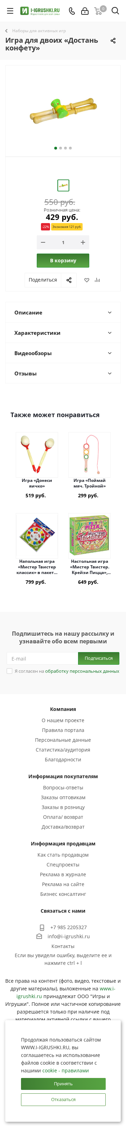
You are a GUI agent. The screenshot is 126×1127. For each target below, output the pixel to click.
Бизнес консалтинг (63, 894)
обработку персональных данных (82, 671)
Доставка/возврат (63, 826)
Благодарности (63, 759)
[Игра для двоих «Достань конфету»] (63, 109)
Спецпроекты (63, 864)
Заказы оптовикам (63, 797)
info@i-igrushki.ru (69, 936)
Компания (63, 709)
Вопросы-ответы (63, 787)
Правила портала (63, 730)
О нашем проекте (63, 720)
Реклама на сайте (63, 884)
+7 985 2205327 (68, 927)
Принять (63, 1083)
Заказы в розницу (63, 807)
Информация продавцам (63, 843)
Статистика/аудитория (63, 749)
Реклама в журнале (63, 874)
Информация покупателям (63, 776)
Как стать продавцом (63, 854)
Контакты (63, 946)
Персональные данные (63, 740)
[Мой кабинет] (85, 11)
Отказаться (63, 1099)
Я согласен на (67, 671)
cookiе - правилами (65, 1070)
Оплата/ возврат (63, 817)
